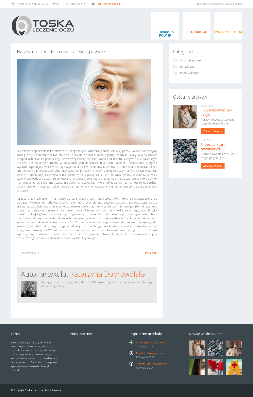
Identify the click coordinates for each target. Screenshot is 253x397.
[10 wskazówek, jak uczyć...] (185, 116)
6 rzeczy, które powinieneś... (213, 146)
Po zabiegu (196, 32)
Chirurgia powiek (165, 34)
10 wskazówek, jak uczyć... (216, 112)
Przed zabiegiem (228, 32)
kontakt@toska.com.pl (109, 3)
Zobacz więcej (212, 131)
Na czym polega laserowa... (152, 342)
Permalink (151, 253)
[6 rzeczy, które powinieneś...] (185, 151)
